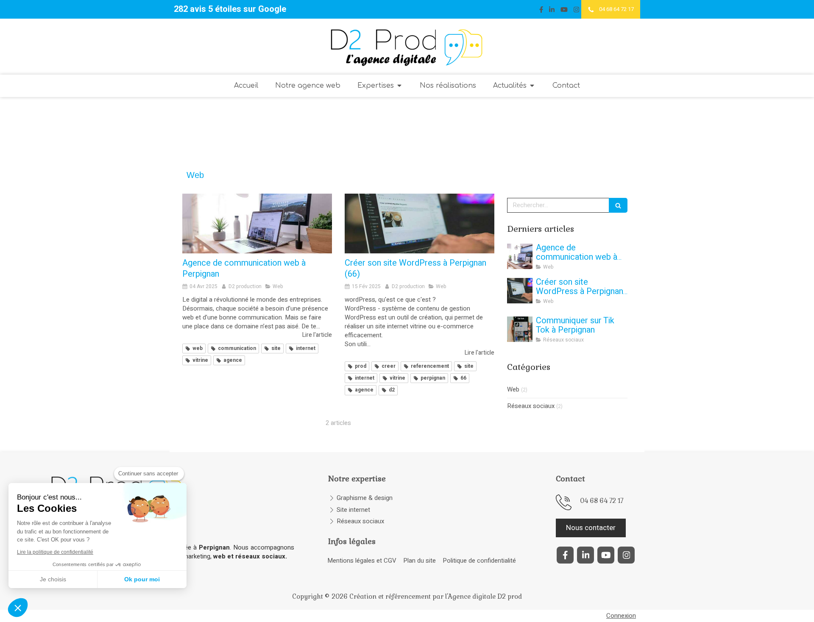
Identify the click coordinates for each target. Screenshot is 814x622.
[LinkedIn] (552, 11)
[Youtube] (564, 11)
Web (513, 389)
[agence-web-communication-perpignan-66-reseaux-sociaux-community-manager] (519, 329)
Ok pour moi (142, 579)
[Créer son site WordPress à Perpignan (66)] (419, 223)
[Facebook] (541, 11)
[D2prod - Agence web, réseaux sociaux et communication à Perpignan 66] (407, 46)
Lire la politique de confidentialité (55, 552)
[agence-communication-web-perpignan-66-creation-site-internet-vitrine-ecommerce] (257, 223)
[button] (18, 607)
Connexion (621, 615)
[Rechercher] (618, 205)
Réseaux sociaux (531, 406)
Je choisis (53, 579)
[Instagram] (576, 11)
